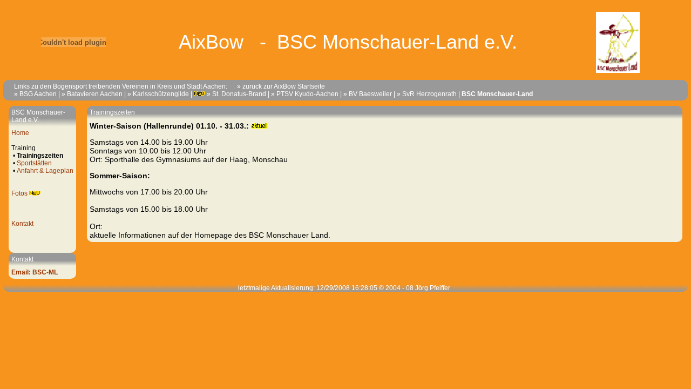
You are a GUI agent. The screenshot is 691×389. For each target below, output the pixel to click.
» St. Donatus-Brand (236, 94)
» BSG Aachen (35, 94)
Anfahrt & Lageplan (45, 171)
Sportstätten (34, 163)
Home (20, 133)
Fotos (19, 193)
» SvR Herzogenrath (427, 94)
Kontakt (22, 223)
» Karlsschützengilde (158, 94)
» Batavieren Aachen (92, 94)
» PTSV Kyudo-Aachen (304, 94)
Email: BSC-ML (34, 272)
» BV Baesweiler (367, 94)
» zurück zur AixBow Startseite (276, 86)
